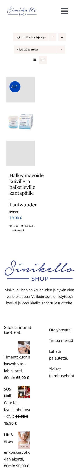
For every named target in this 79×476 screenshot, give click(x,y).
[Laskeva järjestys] (62, 37)
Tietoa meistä (61, 340)
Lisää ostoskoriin (16, 228)
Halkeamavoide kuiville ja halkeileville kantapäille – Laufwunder (26, 190)
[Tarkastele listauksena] (43, 60)
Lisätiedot (28, 226)
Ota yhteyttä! (60, 329)
